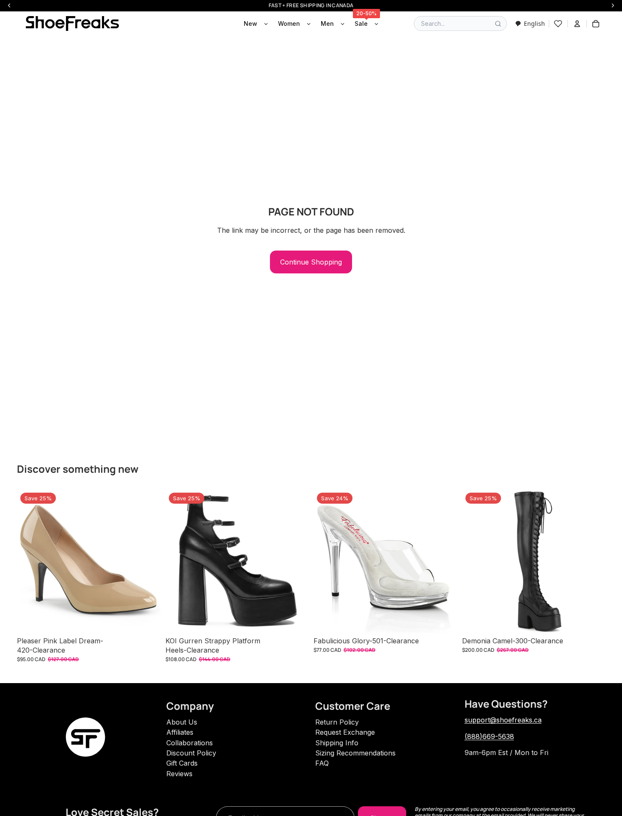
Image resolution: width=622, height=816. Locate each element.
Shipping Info (336, 743)
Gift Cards (182, 763)
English (534, 23)
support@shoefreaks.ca (503, 720)
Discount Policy (191, 753)
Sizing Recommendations (355, 753)
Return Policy (337, 722)
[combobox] (530, 23)
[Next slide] (147, 561)
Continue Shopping (311, 262)
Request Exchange (345, 732)
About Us (181, 722)
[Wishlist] (558, 23)
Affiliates (179, 732)
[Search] (498, 24)
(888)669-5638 (489, 736)
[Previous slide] (29, 561)
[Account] (577, 23)
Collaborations (189, 743)
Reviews (179, 773)
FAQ (322, 763)
